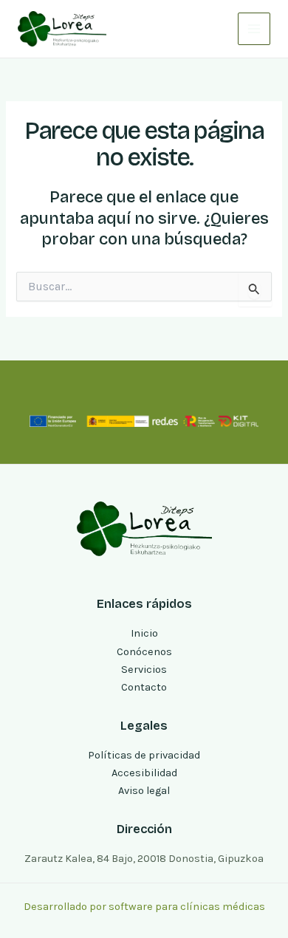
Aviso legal (144, 790)
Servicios (144, 669)
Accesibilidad (144, 773)
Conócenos (144, 652)
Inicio (144, 633)
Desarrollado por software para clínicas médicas (144, 906)
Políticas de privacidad (144, 755)
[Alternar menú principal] (254, 29)
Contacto (144, 687)
